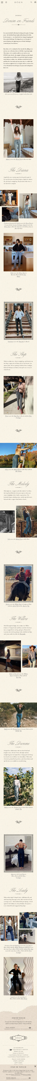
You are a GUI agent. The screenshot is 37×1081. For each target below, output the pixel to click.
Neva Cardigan (20, 877)
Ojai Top (18, 677)
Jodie (12, 273)
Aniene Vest (15, 606)
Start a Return (18, 1061)
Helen (10, 674)
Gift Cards (18, 1062)
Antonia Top (18, 809)
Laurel (12, 997)
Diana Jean (19, 159)
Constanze (10, 341)
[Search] (31, 2)
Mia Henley (18, 471)
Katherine (27, 947)
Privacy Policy (27, 1074)
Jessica (7, 604)
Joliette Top (18, 731)
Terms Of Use (18, 1051)
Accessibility (18, 1047)
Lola (9, 539)
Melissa (6, 807)
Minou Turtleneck (19, 947)
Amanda (8, 159)
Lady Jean (22, 874)
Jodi (18, 227)
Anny (12, 874)
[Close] (35, 1066)
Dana (6, 416)
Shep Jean (16, 416)
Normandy (22, 634)
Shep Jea (21, 341)
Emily (5, 729)
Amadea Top (26, 606)
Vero (30, 632)
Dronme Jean (16, 729)
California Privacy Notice (18, 1055)
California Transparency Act (18, 1057)
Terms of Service (15, 1074)
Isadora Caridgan (17, 225)
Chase (6, 469)
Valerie (18, 223)
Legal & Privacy (18, 1053)
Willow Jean (18, 604)
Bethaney (17, 945)
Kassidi (17, 674)
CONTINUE (30, 1028)
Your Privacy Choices (20, 1049)
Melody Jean (17, 469)
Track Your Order (18, 1059)
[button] (2, 2)
